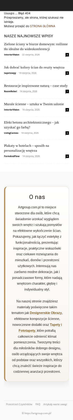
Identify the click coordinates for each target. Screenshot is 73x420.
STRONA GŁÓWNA (42, 26)
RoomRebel (10, 91)
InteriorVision (11, 54)
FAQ (37, 404)
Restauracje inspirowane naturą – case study (36, 86)
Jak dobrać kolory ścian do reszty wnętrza (34, 67)
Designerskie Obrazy (46, 313)
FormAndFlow (11, 156)
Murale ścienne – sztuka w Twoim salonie (34, 104)
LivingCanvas (11, 132)
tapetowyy (10, 72)
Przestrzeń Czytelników (19, 404)
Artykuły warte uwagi (55, 404)
